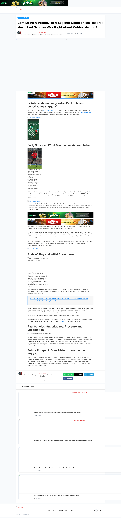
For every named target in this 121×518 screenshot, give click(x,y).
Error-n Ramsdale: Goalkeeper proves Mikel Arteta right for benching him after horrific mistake (57, 412)
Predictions (48, 10)
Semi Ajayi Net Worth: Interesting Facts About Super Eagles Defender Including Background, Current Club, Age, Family (63, 440)
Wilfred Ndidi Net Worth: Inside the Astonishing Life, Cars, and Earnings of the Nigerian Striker (57, 495)
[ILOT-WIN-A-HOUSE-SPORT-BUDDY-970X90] (34, 6)
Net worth (73, 10)
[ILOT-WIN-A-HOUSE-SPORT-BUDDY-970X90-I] (60, 98)
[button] (23, 18)
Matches (66, 10)
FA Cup (62, 321)
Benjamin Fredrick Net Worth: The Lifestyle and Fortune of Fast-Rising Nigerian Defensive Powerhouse (59, 467)
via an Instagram (86, 112)
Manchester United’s (49, 110)
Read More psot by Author (42, 380)
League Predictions (57, 10)
